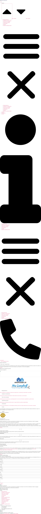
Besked (1, 477)
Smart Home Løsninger (6, 21)
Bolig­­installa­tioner (6, 19)
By (0, 472)
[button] (21, 65)
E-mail (1, 464)
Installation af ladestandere (7, 20)
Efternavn (1, 461)
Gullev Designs (16, 513)
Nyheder (4, 24)
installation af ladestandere (8, 449)
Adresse (1, 469)
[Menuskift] (1, 2)
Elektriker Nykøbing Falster (7, 25)
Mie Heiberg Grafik (6, 513)
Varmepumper (5, 23)
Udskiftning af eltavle (6, 22)
